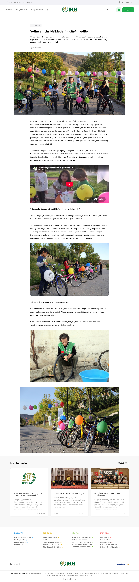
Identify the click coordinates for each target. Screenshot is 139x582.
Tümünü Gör (123, 463)
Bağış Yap (128, 10)
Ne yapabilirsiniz (36, 9)
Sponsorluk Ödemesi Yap (81, 537)
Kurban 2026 (19, 545)
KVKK (45, 540)
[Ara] (47, 10)
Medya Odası (105, 542)
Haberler (37, 25)
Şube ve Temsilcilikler (108, 545)
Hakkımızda (104, 537)
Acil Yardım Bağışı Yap (22, 537)
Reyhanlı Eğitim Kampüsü (81, 542)
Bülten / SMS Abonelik (109, 547)
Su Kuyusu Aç (19, 540)
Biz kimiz (9, 9)
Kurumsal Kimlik (106, 540)
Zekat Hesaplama (50, 537)
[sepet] (118, 9)
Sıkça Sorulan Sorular (51, 542)
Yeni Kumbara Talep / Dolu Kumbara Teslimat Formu (82, 546)
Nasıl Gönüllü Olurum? (51, 545)
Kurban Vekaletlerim (80, 540)
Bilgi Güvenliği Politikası (52, 547)
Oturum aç (110, 10)
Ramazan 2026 (20, 542)
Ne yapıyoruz (21, 9)
